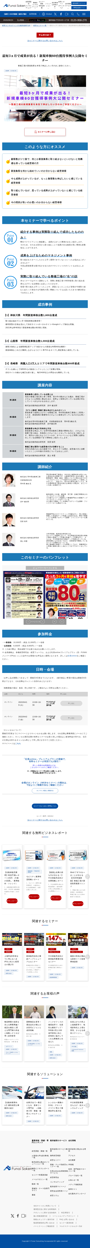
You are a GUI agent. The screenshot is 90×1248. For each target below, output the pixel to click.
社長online (72, 656)
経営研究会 (54, 1177)
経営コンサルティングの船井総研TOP (16, 25)
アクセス (71, 1155)
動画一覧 (35, 1184)
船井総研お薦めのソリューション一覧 (40, 1163)
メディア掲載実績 (75, 1184)
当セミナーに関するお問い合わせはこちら (45, 41)
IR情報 (71, 1164)
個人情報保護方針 (40, 1216)
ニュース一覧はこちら (37, 20)
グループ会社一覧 (75, 1175)
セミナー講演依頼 (66, 1223)
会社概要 (71, 1160)
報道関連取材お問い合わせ (44, 1223)
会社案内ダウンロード (77, 1194)
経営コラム (54, 1195)
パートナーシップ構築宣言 (44, 1226)
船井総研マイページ (58, 1186)
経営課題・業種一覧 (40, 1151)
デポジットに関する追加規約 (44, 1213)
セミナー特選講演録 (40, 1175)
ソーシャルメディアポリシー (63, 1216)
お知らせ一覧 (73, 1180)
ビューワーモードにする (45, 568)
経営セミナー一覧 (40, 25)
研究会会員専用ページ (59, 1191)
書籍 (33, 1195)
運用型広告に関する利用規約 (44, 1209)
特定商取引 (65, 1213)
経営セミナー (55, 1160)
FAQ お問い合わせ (66, 1219)
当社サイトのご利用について (44, 1206)
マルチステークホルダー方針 (70, 1226)
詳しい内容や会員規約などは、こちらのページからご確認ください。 (45, 766)
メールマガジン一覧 (40, 1179)
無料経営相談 (55, 1155)
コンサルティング (57, 1182)
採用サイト (72, 1189)
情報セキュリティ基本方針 (44, 1219)
